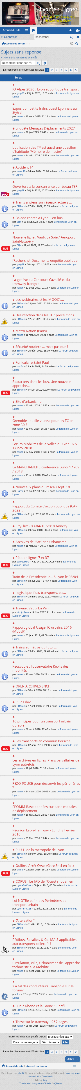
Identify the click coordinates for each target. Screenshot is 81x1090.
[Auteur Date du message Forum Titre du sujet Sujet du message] (26, 1042)
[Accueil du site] (40, 13)
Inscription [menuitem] (78, 31)
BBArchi (21, 206)
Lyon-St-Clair (24, 885)
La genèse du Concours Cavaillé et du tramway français (41, 282)
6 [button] (71, 70)
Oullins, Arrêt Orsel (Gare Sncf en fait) (45, 865)
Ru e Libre (23, 702)
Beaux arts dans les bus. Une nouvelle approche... (41, 384)
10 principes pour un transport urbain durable (41, 723)
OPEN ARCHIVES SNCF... (34, 686)
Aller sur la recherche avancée (20, 57)
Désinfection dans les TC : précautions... (46, 315)
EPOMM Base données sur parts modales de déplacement (44, 809)
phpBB (21, 1073)
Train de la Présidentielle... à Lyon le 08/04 (45, 577)
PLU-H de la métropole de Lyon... (41, 850)
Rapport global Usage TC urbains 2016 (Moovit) (42, 629)
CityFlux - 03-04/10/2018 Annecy (41, 526)
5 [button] (66, 70)
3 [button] (56, 70)
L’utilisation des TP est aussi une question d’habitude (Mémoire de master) (44, 149)
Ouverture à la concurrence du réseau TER (44, 186)
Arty (45, 1080)
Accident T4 (25, 167)
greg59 (20, 93)
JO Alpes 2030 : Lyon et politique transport (45, 89)
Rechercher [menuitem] (77, 44)
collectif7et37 (24, 561)
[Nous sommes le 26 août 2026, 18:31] (71, 43)
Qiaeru (58, 1083)
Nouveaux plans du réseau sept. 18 (43, 487)
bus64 (20, 366)
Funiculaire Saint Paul (32, 362)
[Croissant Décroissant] (50, 1042)
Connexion (11, 37)
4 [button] (61, 70)
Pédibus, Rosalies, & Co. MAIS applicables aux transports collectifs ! (44, 941)
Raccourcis (27, 31)
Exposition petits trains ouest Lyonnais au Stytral (44, 110)
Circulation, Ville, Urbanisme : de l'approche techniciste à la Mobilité (46, 965)
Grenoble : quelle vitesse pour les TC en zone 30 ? (42, 423)
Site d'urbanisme (28, 401)
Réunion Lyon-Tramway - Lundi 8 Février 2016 (43, 832)
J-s (18, 994)
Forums (34, 31)
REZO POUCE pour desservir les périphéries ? (46, 785)
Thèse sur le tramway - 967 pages (42, 1022)
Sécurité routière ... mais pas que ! (42, 347)
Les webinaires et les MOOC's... (40, 299)
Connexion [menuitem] (71, 31)
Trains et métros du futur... (36, 647)
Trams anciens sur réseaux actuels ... (44, 202)
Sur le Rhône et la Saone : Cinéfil (40, 1006)
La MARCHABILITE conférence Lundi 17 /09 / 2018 (45, 469)
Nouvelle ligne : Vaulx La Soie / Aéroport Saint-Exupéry (43, 239)
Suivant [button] (76, 70)
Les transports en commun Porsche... (44, 741)
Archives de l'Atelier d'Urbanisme (41, 542)
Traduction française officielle (35, 1083)
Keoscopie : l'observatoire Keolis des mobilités (40, 668)
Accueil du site (11, 30)
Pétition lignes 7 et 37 (32, 557)
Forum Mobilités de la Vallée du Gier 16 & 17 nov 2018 (44, 446)
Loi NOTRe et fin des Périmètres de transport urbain (39, 902)
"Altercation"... (26, 920)
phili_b (20, 869)
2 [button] (52, 70)
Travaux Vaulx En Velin (33, 608)
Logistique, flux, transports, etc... (41, 592)
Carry (20, 491)
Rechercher (71, 37)
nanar (20, 116)
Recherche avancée (78, 37)
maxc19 (21, 171)
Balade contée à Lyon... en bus (39, 218)
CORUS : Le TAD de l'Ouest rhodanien (44, 881)
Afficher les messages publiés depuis (27, 1036)
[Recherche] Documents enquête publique (44, 260)
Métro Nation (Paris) (31, 331)
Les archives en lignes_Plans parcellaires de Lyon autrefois (45, 762)
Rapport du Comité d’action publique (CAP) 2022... (45, 508)
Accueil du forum (15, 43)
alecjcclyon (23, 612)
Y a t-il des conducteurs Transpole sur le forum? (43, 988)
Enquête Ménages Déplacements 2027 (45, 128)
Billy (19, 221)
